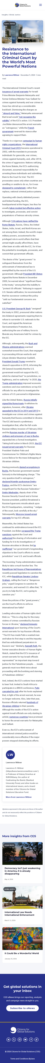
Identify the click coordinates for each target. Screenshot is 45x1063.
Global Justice (14, 15)
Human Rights (9, 845)
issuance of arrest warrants (15, 91)
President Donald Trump (13, 361)
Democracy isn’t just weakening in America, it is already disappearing (22, 871)
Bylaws (32, 1059)
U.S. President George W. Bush (16, 308)
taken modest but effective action (25, 208)
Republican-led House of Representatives (21, 569)
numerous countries (18, 717)
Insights (5, 15)
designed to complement (14, 188)
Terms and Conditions (19, 1059)
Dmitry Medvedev (10, 492)
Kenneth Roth (31, 646)
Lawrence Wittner (12, 75)
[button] (40, 5)
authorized (7, 538)
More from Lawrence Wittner (19, 797)
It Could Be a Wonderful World (22, 953)
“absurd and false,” (11, 113)
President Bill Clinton (32, 274)
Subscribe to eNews (22, 1008)
